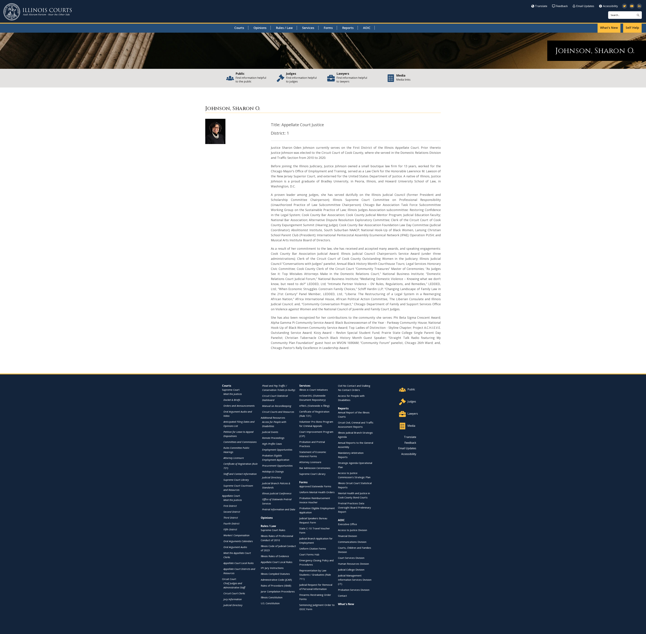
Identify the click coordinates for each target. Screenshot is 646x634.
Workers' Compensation (236, 535)
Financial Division (347, 536)
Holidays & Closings (273, 471)
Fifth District (230, 529)
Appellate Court (231, 495)
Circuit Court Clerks (234, 593)
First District (230, 505)
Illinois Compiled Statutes (275, 573)
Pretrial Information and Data (278, 509)
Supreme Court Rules (273, 530)
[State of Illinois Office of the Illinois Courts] (37, 12)
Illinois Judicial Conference (276, 493)
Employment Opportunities (277, 449)
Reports (348, 28)
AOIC (366, 28)
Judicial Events (270, 432)
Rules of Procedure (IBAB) (276, 585)
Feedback (562, 6)
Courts (239, 28)
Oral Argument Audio (235, 547)
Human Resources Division (353, 563)
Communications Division (352, 541)
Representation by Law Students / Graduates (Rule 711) (315, 574)
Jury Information (232, 599)
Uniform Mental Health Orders (317, 492)
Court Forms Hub (309, 554)
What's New (609, 28)
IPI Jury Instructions (272, 568)
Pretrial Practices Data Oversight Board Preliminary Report (354, 507)
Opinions (260, 28)
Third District (230, 517)
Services (308, 28)
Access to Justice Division (352, 530)
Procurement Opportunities (277, 465)
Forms (328, 28)
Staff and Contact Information (240, 474)
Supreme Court (231, 389)
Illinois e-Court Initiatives (313, 389)
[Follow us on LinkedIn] (639, 6)
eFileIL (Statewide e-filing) (314, 405)
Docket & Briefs (231, 399)
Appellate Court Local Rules (238, 563)
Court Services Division (351, 557)
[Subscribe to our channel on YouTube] (631, 6)
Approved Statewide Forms (315, 486)
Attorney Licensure (233, 458)
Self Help (632, 28)
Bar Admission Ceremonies (314, 468)
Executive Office (347, 524)
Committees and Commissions (240, 442)
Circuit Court (229, 579)
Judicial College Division (351, 569)
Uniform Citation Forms (312, 548)
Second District (231, 511)
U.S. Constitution (270, 603)
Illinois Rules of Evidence (275, 556)
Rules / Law (284, 28)
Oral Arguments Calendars (238, 541)
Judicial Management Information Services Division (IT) (354, 580)
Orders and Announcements (239, 405)
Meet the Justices (232, 394)
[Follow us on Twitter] (624, 6)
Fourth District (231, 523)
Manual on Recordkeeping (276, 406)
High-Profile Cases (272, 443)
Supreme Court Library (236, 479)
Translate (541, 6)
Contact (342, 595)
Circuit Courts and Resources (278, 411)
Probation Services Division (353, 589)
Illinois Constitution (271, 597)
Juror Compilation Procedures (278, 591)
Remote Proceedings (273, 437)
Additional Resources (273, 417)
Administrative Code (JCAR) (276, 579)
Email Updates (585, 6)
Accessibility (610, 6)
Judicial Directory (232, 605)
